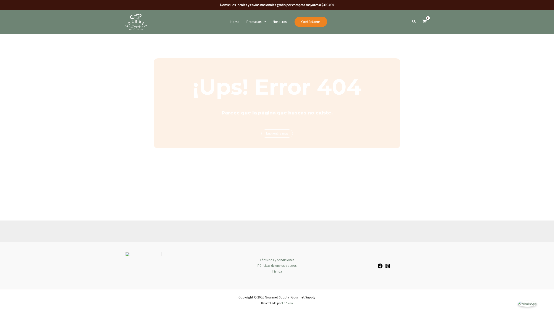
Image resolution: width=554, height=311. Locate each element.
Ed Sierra (287, 303)
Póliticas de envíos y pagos (277, 265)
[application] (264, 21)
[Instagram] (387, 265)
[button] (256, 21)
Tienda (277, 271)
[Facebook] (380, 265)
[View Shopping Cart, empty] (424, 22)
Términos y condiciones (277, 260)
